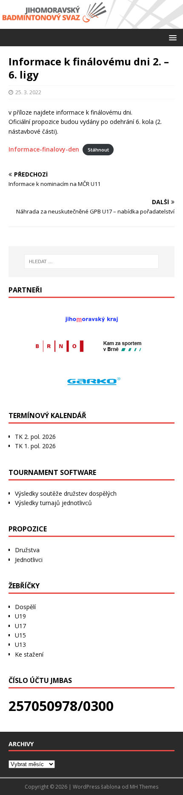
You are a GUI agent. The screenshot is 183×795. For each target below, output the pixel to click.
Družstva (27, 550)
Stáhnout (98, 149)
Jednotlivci (29, 560)
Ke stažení (29, 654)
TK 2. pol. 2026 (35, 437)
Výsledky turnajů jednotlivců (53, 503)
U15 (20, 635)
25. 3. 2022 (28, 92)
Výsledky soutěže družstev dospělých (66, 493)
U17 (20, 626)
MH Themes (144, 786)
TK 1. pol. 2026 (35, 446)
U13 (20, 644)
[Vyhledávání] (91, 261)
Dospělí (25, 607)
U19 (20, 616)
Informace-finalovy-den (44, 149)
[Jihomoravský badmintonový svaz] (91, 24)
